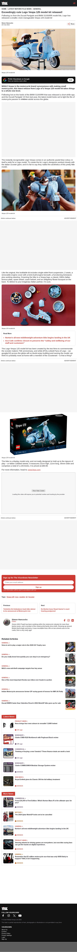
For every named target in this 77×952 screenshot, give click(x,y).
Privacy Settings (7, 935)
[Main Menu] (74, 3)
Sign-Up (4, 939)
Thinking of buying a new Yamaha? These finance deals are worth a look (42, 751)
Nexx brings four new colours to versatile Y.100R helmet (36, 723)
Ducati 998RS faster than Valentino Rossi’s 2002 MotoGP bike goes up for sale (31, 703)
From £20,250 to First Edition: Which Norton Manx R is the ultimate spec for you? (43, 801)
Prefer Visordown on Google (19, 79)
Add (70, 80)
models (22, 597)
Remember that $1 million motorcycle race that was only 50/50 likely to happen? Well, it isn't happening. (41, 857)
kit (27, 597)
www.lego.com (34, 470)
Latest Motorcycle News (20, 9)
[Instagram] (9, 916)
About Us (4, 929)
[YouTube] (20, 916)
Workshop (19, 735)
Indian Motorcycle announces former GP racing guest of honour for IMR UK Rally (32, 691)
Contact (4, 931)
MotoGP (18, 812)
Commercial (20, 749)
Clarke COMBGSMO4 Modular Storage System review (35, 765)
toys (17, 597)
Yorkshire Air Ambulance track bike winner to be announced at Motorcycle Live (19, 610)
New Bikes (19, 777)
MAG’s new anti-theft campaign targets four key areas (22, 668)
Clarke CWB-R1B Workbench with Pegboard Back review (36, 737)
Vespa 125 (10, 597)
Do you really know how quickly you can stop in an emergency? (26, 657)
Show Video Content (38, 490)
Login (3, 937)
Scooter (31, 597)
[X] (15, 916)
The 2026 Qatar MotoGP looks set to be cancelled (33, 814)
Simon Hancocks (7, 23)
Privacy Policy (41, 590)
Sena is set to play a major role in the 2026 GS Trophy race (24, 645)
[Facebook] (4, 916)
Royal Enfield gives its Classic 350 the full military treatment (37, 779)
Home (4, 9)
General (37, 9)
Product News (20, 721)
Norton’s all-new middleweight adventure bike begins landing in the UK (37, 338)
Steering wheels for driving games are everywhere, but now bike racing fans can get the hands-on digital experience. (43, 843)
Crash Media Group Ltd (10, 919)
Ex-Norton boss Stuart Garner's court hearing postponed (55, 610)
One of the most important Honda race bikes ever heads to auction (27, 680)
